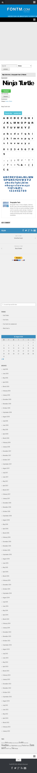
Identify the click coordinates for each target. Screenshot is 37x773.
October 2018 (6, 408)
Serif (7, 748)
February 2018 (6, 442)
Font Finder (6, 315)
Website (24, 74)
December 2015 (7, 541)
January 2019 (6, 395)
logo (12, 745)
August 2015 (6, 559)
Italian (10, 745)
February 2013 (6, 675)
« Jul (2, 359)
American (3, 742)
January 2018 (6, 447)
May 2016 (5, 524)
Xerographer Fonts (16, 74)
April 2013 (5, 666)
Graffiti (21, 742)
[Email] (34, 230)
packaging (20, 745)
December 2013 (7, 632)
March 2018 (6, 438)
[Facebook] (23, 230)
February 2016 (6, 537)
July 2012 (5, 705)
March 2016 (6, 533)
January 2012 (6, 731)
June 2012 (5, 709)
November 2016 (7, 507)
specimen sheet (17, 113)
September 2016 (7, 516)
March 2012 (6, 722)
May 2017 (5, 481)
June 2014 (5, 606)
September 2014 (7, 593)
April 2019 (5, 382)
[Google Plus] (29, 230)
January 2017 (6, 498)
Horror (10, 101)
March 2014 (6, 619)
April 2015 (5, 572)
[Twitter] (26, 230)
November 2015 (7, 546)
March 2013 (6, 671)
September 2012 (7, 697)
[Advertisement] (18, 41)
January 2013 (6, 679)
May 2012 (5, 714)
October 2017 (6, 460)
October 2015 (6, 550)
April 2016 (5, 529)
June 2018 (5, 425)
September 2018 (7, 412)
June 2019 (5, 373)
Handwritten (26, 742)
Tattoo (10, 748)
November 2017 (7, 455)
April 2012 (5, 718)
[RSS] (32, 230)
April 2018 (5, 434)
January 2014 (6, 628)
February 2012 (6, 727)
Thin (12, 748)
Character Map (8, 113)
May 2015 (5, 567)
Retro (27, 745)
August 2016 (6, 520)
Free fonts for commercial (10, 324)
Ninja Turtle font (6, 74)
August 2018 (6, 417)
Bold (6, 742)
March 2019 (6, 386)
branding (10, 743)
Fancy (7, 101)
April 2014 (5, 615)
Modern (16, 745)
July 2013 (5, 653)
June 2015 (5, 563)
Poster (24, 745)
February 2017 (6, 494)
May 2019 (5, 378)
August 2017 (6, 468)
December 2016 (7, 503)
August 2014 (6, 597)
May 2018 (5, 429)
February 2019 (6, 391)
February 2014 (6, 623)
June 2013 (5, 658)
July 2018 (5, 421)
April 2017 (5, 485)
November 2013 (7, 636)
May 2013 (5, 662)
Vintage (16, 748)
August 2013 (6, 649)
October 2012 (6, 692)
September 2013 (7, 645)
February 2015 (6, 580)
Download (6, 91)
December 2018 (7, 399)
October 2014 (6, 589)
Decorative (16, 742)
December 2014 (7, 585)
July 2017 (5, 473)
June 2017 (5, 477)
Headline (5, 745)
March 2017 (6, 490)
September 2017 (7, 464)
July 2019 (5, 369)
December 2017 (7, 451)
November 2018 (7, 404)
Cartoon (13, 742)
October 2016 (6, 511)
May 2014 (5, 610)
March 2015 (6, 576)
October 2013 (6, 641)
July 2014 (5, 602)
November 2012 (7, 688)
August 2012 (6, 701)
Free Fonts (5, 320)
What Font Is (6, 328)
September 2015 (7, 554)
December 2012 (7, 684)
